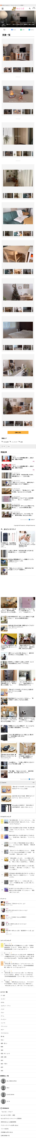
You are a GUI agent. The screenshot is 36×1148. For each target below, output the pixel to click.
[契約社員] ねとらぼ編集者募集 (8, 1122)
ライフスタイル (4, 1033)
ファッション (4, 1026)
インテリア (14, 442)
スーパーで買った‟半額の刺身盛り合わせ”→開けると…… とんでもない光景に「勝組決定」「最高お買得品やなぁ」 (22, 844)
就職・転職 (3, 1057)
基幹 (21, 442)
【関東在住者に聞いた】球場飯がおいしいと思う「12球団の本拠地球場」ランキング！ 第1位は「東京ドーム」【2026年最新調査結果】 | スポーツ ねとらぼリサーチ (19, 947)
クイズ (2, 1009)
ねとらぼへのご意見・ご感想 (8, 1115)
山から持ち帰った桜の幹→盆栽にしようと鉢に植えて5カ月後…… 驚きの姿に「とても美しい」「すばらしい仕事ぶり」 (21, 867)
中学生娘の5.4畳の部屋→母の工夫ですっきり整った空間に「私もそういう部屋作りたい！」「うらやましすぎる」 (22, 875)
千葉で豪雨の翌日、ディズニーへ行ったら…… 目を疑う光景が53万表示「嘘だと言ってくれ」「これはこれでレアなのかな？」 (22, 822)
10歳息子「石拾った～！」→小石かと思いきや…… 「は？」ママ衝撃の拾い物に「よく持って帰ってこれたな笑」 (22, 882)
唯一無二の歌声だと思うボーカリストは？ (16, 924)
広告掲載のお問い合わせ (7, 1132)
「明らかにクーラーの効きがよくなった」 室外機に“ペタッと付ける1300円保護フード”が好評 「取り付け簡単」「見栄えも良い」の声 (21, 852)
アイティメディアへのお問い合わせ (9, 1125)
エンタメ (3, 999)
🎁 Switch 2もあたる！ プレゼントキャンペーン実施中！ (12, 5)
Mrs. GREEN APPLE (12, 1081)
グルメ (2, 1012)
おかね (2, 1002)
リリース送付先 (4, 1128)
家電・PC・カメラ (5, 1053)
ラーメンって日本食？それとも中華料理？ (16, 917)
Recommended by (24, 519)
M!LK (8, 1087)
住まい (3, 22)
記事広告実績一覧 (5, 1135)
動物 (2, 1046)
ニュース (3, 1022)
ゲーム (2, 1016)
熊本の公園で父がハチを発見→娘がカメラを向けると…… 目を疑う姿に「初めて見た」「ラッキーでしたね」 (22, 837)
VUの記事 (6, 442)
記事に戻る (18, 432)
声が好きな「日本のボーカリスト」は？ (15, 903)
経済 (2, 1067)
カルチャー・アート (6, 1005)
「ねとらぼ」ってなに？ (7, 1111)
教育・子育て (4, 1063)
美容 (2, 1070)
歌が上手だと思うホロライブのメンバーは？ (17, 910)
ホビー (2, 1029)
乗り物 (2, 1036)
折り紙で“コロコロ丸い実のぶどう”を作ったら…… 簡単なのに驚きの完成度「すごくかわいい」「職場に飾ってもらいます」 (22, 890)
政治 (2, 1060)
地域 (2, 1050)
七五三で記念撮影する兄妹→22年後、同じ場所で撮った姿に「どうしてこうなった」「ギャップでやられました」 (21, 829)
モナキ (8, 1101)
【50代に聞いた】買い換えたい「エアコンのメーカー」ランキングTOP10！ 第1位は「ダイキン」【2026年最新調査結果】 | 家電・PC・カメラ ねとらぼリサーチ (19, 965)
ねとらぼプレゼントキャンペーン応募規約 (11, 1118)
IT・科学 (3, 995)
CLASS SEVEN (10, 1094)
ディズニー (3, 1019)
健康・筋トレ (4, 1043)
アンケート (3, 898)
